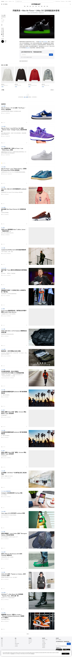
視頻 (41, 6)
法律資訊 (43, 646)
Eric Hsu (4, 295)
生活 (38, 6)
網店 (47, 6)
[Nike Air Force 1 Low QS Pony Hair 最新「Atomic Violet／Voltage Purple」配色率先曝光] (41, 134)
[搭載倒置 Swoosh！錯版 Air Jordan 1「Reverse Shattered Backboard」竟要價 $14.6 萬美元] (41, 621)
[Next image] (52, 27)
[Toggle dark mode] (70, 4)
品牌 (44, 6)
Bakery (4, 234)
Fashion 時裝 (3, 187)
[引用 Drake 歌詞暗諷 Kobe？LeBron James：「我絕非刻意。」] (41, 236)
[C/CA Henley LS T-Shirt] (21, 75)
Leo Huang (4, 253)
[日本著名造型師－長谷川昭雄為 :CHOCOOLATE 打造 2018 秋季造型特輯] (41, 377)
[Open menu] (1, 4)
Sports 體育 (3, 308)
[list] (36, 27)
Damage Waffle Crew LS (4, 85)
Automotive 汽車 (3, 268)
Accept (65, 653)
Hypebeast (30, 639)
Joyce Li (4, 113)
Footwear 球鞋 (3, 15)
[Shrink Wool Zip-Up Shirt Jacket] (34, 75)
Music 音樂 (2, 227)
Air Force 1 (45, 41)
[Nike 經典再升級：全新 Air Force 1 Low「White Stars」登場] (41, 154)
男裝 (15, 639)
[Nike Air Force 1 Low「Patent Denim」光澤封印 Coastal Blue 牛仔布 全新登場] (41, 175)
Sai (3, 336)
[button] (2, 21)
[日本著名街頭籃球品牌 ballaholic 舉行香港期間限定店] (41, 398)
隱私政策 (31, 57)
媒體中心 (43, 640)
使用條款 (28, 57)
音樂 (36, 6)
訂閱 (51, 54)
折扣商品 (16, 646)
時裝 (24, 6)
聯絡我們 (43, 647)
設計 (33, 6)
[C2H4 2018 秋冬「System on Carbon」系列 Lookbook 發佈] (41, 580)
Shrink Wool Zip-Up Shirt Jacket (32, 85)
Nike (5, 40)
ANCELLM (2, 84)
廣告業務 (43, 644)
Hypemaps (30, 640)
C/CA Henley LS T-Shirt (18, 85)
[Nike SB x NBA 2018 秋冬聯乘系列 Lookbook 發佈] (41, 195)
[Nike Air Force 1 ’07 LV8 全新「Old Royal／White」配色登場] (41, 114)
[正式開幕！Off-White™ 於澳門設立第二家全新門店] (41, 479)
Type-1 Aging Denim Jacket (45, 85)
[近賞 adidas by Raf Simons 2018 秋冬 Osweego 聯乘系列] (41, 560)
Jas (1, 25)
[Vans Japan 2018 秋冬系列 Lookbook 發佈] (41, 519)
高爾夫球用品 (17, 643)
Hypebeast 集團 (44, 639)
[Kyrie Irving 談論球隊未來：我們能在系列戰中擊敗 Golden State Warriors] (41, 317)
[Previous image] (21, 27)
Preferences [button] (32, 653)
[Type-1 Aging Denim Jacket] (48, 75)
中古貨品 (16, 644)
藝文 (30, 6)
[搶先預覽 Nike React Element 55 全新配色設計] (41, 215)
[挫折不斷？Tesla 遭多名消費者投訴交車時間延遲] (41, 276)
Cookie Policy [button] (12, 653)
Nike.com (28, 47)
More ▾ (28, 633)
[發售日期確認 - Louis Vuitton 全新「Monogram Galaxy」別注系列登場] (41, 540)
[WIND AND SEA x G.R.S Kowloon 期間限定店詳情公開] (41, 337)
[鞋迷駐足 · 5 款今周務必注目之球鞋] (41, 357)
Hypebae (30, 642)
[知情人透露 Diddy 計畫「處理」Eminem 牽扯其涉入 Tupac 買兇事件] (41, 418)
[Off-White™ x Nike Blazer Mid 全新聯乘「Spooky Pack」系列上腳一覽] (41, 600)
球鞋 (27, 6)
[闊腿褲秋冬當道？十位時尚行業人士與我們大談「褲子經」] (41, 296)
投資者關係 (44, 643)
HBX (29, 643)
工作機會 (43, 642)
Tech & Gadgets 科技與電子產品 (6, 491)
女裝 (15, 640)
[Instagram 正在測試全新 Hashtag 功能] (41, 499)
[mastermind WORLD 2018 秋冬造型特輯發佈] (41, 256)
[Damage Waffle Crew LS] (7, 75)
